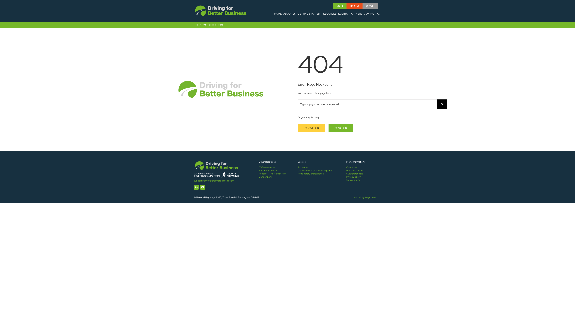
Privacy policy (353, 176)
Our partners (265, 176)
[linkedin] (196, 187)
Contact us (351, 167)
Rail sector (303, 167)
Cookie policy (353, 180)
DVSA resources (267, 167)
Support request (354, 173)
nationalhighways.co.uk (365, 197)
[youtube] (202, 187)
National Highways (268, 170)
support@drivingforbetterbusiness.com (214, 180)
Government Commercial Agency (315, 170)
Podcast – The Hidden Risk (272, 173)
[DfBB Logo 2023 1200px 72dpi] (221, 5)
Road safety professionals (311, 173)
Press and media (354, 170)
